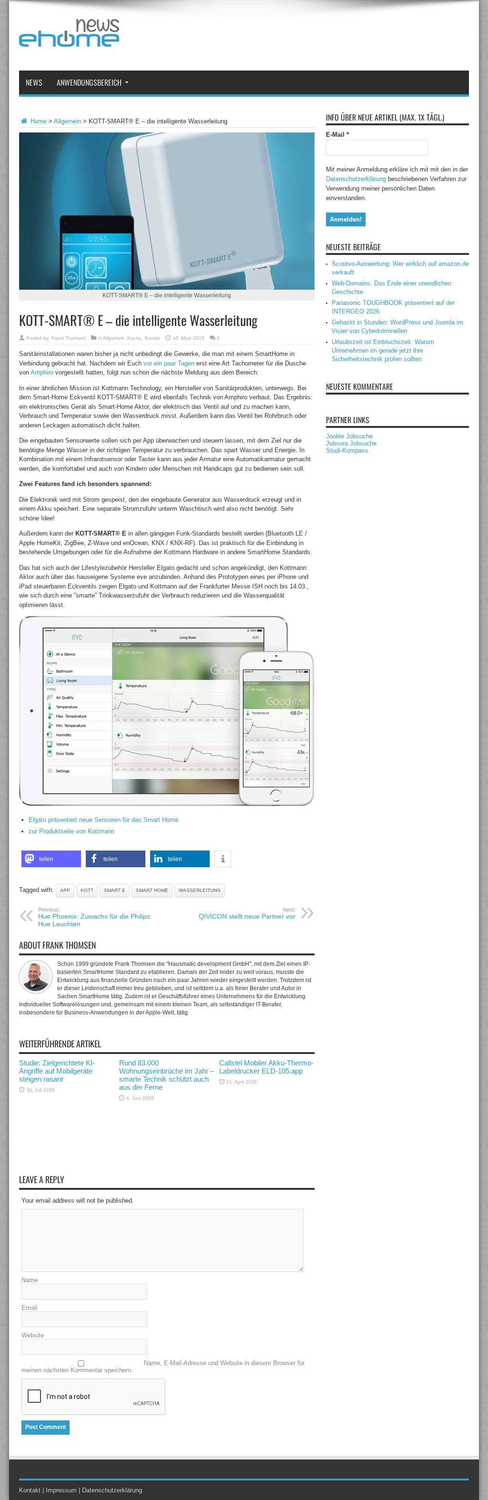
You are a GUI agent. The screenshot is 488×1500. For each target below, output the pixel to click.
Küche (134, 338)
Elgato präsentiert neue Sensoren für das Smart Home (103, 819)
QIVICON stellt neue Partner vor (247, 913)
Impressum (61, 1490)
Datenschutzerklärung (356, 178)
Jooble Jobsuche (349, 436)
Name (29, 1280)
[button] (51, 859)
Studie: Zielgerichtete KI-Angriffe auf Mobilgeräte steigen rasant (57, 1071)
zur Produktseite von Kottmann (71, 831)
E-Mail (337, 134)
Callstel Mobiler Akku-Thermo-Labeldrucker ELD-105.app (266, 1067)
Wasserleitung (200, 890)
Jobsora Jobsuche (351, 443)
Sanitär (152, 338)
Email (29, 1307)
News (34, 82)
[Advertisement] (295, 37)
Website (32, 1335)
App (65, 890)
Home (38, 121)
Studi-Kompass (347, 450)
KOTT (87, 890)
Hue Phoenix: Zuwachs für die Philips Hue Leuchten (94, 917)
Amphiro (41, 372)
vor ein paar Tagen (168, 363)
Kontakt (30, 1490)
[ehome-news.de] (69, 39)
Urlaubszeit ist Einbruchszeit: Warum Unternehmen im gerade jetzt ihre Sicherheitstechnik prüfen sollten (383, 350)
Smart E (114, 890)
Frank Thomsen (68, 338)
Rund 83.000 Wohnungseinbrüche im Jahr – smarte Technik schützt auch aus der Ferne (166, 1075)
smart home (152, 890)
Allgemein (67, 121)
